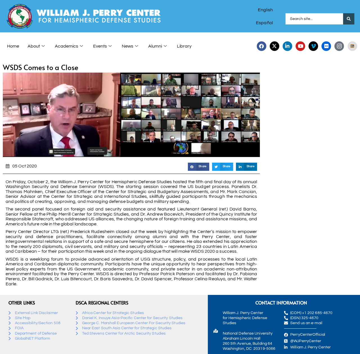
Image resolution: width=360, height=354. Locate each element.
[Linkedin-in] (287, 46)
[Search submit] (348, 18)
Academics (66, 46)
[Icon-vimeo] (313, 46)
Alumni (155, 46)
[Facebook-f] (261, 46)
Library (184, 46)
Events (100, 46)
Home (13, 46)
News (127, 46)
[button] (198, 167)
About (34, 46)
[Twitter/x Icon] (274, 46)
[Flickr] (326, 46)
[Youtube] (300, 46)
